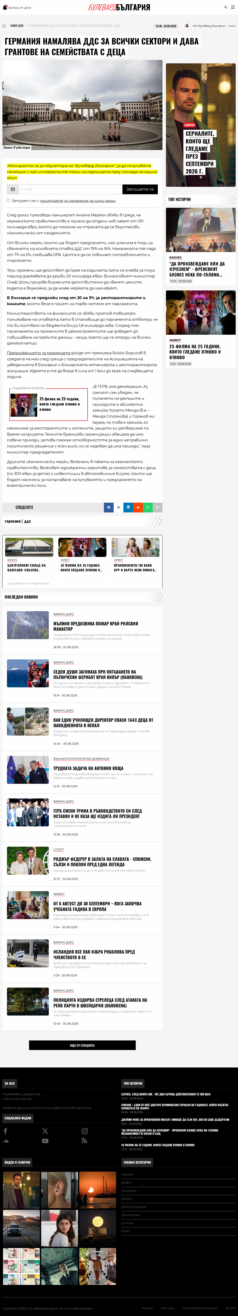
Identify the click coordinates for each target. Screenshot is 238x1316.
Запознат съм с (64, 201)
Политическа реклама (200, 1308)
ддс (27, 521)
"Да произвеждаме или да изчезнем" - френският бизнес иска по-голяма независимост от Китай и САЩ (197, 275)
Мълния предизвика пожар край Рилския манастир (95, 626)
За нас (10, 1083)
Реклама (168, 1308)
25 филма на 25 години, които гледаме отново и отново (195, 352)
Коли (125, 1231)
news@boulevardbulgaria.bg (69, 1108)
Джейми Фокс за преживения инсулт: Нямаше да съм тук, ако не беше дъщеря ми (175, 1120)
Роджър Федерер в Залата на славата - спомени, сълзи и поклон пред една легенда (102, 861)
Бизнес (126, 1198)
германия (12, 521)
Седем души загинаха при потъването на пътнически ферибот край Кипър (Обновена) (97, 674)
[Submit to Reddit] (138, 507)
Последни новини (21, 597)
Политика (129, 1191)
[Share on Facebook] (109, 507)
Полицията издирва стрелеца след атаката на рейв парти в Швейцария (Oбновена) (100, 1002)
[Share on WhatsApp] (148, 507)
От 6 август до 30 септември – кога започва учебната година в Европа (97, 906)
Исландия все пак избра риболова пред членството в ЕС (94, 954)
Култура (127, 1223)
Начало (147, 1308)
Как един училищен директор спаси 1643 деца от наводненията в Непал (103, 722)
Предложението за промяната (38, 353)
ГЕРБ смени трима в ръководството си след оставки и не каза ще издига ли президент (97, 813)
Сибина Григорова (17, 1099)
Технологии (130, 1215)
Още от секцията (82, 1045)
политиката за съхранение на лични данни (78, 201)
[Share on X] (118, 507)
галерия (127, 1174)
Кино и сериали (133, 1207)
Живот (126, 1182)
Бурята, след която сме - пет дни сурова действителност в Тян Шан (165, 1094)
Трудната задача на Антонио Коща (88, 768)
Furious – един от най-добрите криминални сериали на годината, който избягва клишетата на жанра (174, 1107)
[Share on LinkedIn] (128, 507)
